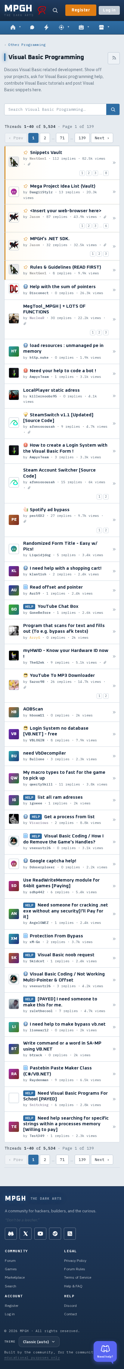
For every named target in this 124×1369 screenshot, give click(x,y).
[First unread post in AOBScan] (114, 712)
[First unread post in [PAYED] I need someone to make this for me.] (114, 1005)
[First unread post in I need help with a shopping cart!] (114, 571)
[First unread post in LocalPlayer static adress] (114, 396)
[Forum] (15, 27)
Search (10, 1286)
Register (81, 10)
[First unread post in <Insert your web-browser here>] (114, 218)
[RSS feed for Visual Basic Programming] (114, 58)
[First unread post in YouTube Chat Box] (114, 609)
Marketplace (15, 1277)
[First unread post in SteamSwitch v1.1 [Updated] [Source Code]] (114, 423)
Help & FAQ (73, 1286)
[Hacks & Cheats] (63, 27)
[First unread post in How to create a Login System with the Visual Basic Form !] (114, 451)
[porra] (42, 10)
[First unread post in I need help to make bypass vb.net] (114, 1027)
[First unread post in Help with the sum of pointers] (114, 290)
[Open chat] (32, 27)
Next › (102, 137)
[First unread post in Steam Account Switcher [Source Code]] (114, 483)
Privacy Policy (75, 1260)
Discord (70, 1305)
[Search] (55, 10)
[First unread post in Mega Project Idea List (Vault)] (114, 192)
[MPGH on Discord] (11, 1234)
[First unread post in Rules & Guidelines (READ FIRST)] (114, 270)
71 (62, 137)
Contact (70, 1314)
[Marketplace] (104, 27)
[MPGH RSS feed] (70, 1234)
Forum (10, 1260)
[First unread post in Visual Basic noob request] (114, 958)
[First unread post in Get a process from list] (114, 819)
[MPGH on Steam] (55, 1234)
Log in (109, 10)
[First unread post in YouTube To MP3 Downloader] (114, 686)
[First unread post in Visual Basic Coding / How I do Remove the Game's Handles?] (114, 842)
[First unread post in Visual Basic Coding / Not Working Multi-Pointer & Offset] (114, 980)
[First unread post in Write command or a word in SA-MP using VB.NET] (114, 1049)
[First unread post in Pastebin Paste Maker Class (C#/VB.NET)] (114, 1074)
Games (11, 1269)
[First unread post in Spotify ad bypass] (114, 520)
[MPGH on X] (26, 1234)
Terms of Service (77, 1277)
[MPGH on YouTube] (40, 1234)
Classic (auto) (36, 1341)
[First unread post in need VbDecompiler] (114, 756)
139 (82, 137)
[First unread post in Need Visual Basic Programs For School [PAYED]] (114, 1099)
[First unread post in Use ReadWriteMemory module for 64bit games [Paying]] (114, 886)
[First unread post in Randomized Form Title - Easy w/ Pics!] (114, 549)
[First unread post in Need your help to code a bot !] (114, 374)
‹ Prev (16, 137)
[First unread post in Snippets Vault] (114, 163)
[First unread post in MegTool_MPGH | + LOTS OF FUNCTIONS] (114, 319)
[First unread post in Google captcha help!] (114, 864)
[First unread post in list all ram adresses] (114, 800)
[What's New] (46, 27)
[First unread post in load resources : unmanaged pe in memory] (114, 351)
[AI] (83, 27)
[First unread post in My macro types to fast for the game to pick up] (114, 778)
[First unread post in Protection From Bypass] (114, 939)
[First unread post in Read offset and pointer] (114, 590)
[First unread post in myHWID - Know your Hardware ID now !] (114, 656)
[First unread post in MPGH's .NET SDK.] (114, 246)
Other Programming (26, 44)
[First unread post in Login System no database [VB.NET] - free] (114, 734)
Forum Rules (74, 1269)
